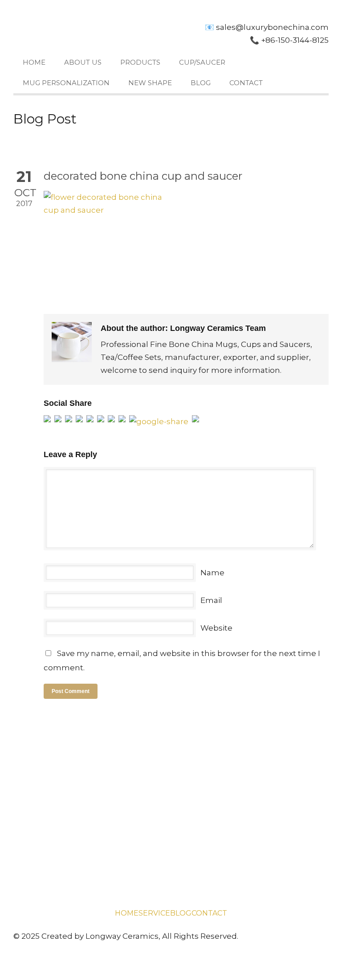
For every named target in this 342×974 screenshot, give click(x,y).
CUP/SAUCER (202, 62)
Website (216, 627)
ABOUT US (83, 62)
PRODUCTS (140, 62)
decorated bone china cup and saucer (143, 175)
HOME (34, 62)
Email (211, 600)
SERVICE (154, 913)
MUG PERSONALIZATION (66, 82)
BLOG (201, 82)
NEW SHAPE (150, 82)
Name (212, 572)
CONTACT (246, 82)
